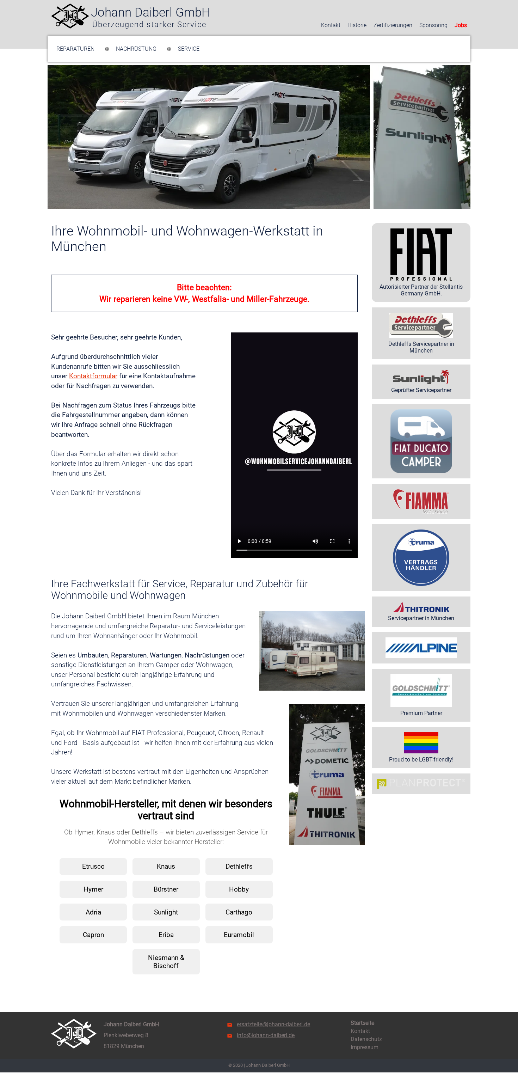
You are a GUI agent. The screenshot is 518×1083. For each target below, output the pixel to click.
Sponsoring (433, 25)
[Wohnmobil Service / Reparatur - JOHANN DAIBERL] (70, 16)
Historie (356, 25)
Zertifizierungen (393, 25)
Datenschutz (366, 1039)
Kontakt (330, 25)
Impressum (364, 1047)
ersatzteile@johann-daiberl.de (273, 1024)
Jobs (461, 25)
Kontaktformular (93, 376)
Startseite (362, 1023)
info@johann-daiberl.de (266, 1035)
